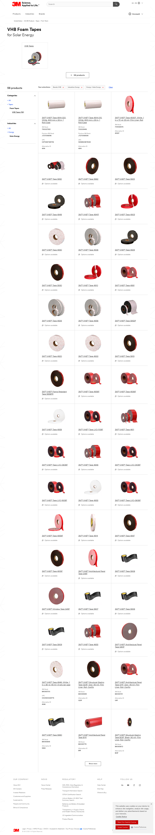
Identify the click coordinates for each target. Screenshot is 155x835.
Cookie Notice (121, 817)
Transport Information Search (72, 791)
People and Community (21, 804)
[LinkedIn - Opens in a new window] (122, 785)
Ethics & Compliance (20, 807)
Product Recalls (67, 819)
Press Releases (46, 789)
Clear (111, 87)
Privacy (29, 829)
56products (79, 75)
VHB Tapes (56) (18, 112)
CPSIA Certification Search (71, 794)
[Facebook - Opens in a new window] (134, 785)
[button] (139, 827)
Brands (42, 14)
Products (17, 14)
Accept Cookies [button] (123, 827)
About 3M (16, 785)
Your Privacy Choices (72, 829)
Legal (24, 829)
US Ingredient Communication (72, 815)
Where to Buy (102, 792)
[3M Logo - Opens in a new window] (26, 4)
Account (136, 14)
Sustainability (18, 800)
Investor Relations (19, 792)
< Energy (10, 132)
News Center (45, 785)
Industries (29, 14)
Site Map (100, 789)
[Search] (116, 4)
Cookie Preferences (89, 829)
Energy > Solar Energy (93, 87)
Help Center (101, 785)
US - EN (134, 3)
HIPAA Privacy (37, 829)
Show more (93, 764)
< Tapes (10, 104)
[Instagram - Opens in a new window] (140, 785)
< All (9, 100)
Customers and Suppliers (22, 796)
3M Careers (17, 789)
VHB (57, 87)
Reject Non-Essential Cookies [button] (127, 822)
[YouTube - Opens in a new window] (128, 785)
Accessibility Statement (57, 829)
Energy (74, 87)
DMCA (46, 829)
